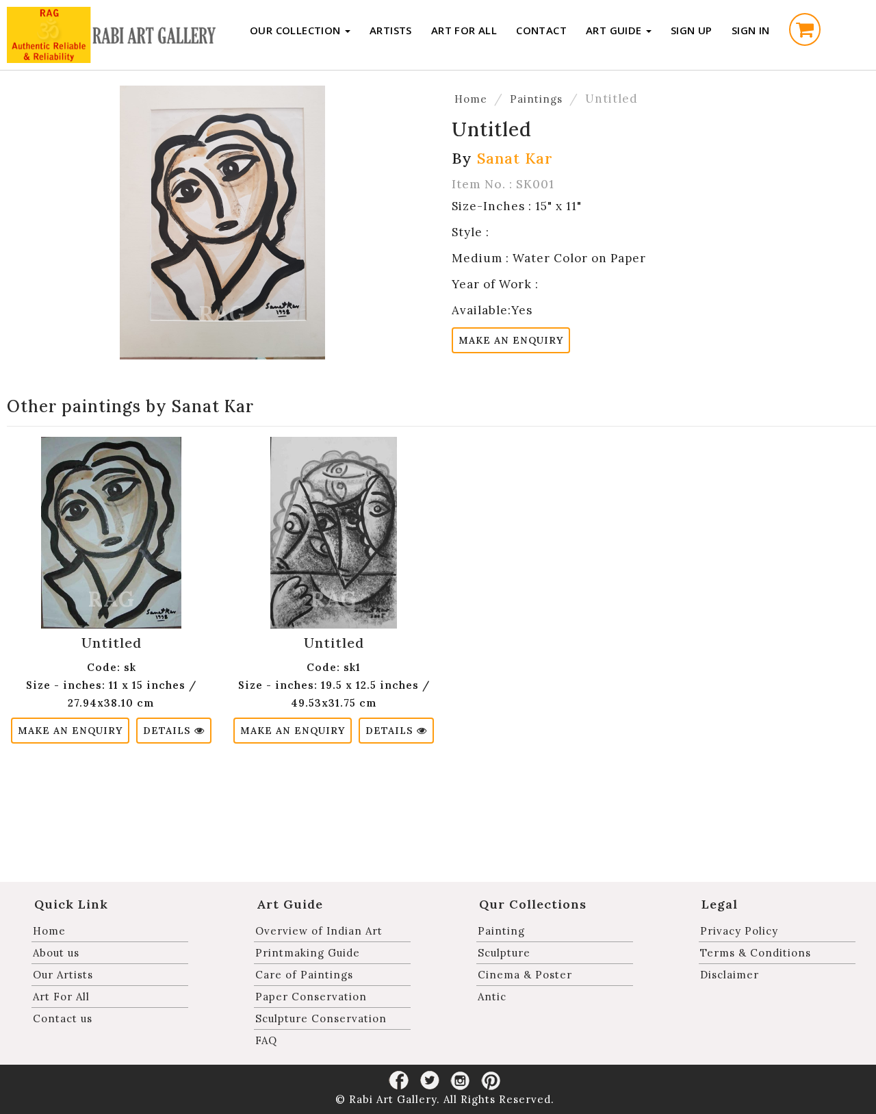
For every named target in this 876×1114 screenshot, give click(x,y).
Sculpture (504, 952)
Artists (391, 30)
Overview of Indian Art (319, 930)
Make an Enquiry (511, 340)
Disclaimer (729, 974)
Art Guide (615, 30)
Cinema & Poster (525, 974)
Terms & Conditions (755, 952)
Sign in (751, 30)
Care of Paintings (304, 974)
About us (56, 952)
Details (168, 730)
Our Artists (63, 974)
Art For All (464, 30)
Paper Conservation (311, 996)
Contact (541, 30)
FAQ (266, 1040)
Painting (501, 930)
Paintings (536, 98)
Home (470, 98)
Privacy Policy (739, 930)
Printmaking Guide (307, 952)
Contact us (62, 1018)
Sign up (691, 30)
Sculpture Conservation (321, 1018)
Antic (492, 996)
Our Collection (297, 30)
